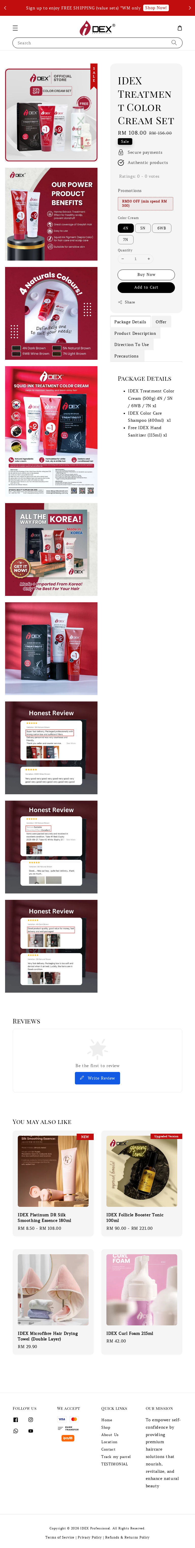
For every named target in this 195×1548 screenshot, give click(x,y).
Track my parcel (116, 1456)
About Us (110, 1434)
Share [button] (130, 302)
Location (109, 1442)
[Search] (174, 43)
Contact (108, 1449)
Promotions (130, 190)
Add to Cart (146, 287)
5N (142, 228)
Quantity (125, 250)
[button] (15, 28)
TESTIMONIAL (114, 1464)
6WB (161, 228)
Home (106, 1420)
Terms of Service (59, 1537)
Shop (105, 1427)
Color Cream (128, 218)
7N (125, 239)
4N (125, 228)
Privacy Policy (90, 1537)
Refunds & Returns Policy (127, 1537)
